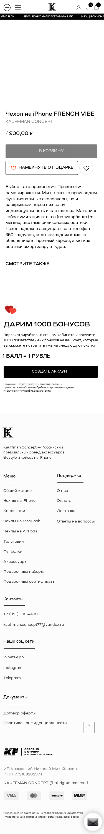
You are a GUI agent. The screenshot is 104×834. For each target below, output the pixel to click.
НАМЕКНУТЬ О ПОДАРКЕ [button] (46, 168)
